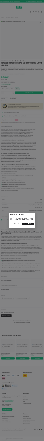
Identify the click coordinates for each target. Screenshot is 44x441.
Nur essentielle (16, 223)
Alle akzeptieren (28, 223)
